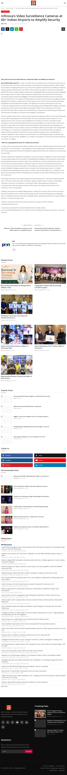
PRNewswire (53, 770)
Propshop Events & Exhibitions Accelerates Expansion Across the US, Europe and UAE (25, 635)
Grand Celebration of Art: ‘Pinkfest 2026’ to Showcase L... (49, 347)
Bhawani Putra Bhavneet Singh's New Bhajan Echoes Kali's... (32, 496)
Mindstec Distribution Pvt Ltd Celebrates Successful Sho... (56, 721)
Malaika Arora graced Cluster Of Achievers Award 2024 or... (32, 527)
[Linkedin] (27, 722)
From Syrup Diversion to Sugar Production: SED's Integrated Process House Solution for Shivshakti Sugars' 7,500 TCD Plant (33, 645)
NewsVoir (62, 770)
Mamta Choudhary (5, 289)
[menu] (2, 3)
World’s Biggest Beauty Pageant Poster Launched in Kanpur (56, 712)
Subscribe (28, 751)
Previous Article (27, 225)
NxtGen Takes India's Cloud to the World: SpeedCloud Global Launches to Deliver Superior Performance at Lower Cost (33, 629)
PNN (13, 241)
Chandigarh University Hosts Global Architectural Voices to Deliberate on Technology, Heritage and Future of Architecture (32, 661)
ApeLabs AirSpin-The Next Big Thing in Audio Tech (55, 731)
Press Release (10, 8)
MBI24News (16, 478)
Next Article (38, 225)
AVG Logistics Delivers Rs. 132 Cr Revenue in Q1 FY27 (29, 437)
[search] (65, 3)
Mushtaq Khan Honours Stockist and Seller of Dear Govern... (16, 377)
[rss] (3, 727)
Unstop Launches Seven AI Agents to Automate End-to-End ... (32, 396)
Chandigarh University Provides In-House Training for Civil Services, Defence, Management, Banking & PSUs (31, 639)
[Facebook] (3, 722)
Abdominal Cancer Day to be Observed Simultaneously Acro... (14, 317)
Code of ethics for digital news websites (52, 768)
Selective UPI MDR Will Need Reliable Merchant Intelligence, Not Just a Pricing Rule (24, 666)
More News (4, 686)
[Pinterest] (22, 722)
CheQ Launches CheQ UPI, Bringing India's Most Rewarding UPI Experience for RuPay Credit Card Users (30, 595)
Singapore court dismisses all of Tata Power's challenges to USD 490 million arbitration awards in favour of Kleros (31, 554)
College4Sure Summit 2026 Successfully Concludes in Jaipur (48, 286)
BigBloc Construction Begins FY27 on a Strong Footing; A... (31, 416)
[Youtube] (17, 722)
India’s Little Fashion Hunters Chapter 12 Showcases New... (15, 347)
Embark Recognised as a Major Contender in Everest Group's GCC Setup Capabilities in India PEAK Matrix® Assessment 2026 (31, 567)
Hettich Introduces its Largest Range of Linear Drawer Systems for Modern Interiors (25, 619)
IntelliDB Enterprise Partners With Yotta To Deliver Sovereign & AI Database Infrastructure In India (29, 573)
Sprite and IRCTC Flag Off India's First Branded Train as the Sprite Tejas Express (23, 671)
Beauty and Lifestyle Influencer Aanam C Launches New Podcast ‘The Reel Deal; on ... (48, 229)
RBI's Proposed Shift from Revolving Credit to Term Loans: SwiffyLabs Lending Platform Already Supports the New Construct (32, 578)
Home (2, 8)
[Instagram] (12, 722)
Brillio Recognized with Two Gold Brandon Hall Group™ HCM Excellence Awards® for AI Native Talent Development (30, 589)
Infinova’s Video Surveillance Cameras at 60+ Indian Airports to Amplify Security (18, 229)
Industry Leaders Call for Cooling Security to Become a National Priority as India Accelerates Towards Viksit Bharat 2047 (31, 600)
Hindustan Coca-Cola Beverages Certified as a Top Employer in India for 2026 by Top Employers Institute (31, 655)
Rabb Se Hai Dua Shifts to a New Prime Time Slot (29, 517)
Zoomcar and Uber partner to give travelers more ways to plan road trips (22, 650)
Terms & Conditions (49, 766)
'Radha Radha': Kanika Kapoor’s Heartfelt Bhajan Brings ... (31, 506)
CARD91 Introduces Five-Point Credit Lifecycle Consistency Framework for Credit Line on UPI (27, 584)
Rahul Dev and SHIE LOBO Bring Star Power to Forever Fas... (32, 476)
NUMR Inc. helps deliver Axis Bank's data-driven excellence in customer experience (24, 682)
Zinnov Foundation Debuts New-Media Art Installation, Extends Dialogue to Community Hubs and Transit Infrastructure (31, 607)
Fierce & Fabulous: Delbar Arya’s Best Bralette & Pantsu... (31, 486)
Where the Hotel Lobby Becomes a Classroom (28, 406)
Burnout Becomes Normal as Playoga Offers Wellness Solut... (16, 286)
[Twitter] (8, 722)
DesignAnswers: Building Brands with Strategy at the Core (31, 426)
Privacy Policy (60, 766)
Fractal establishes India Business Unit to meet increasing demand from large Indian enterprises (28, 624)
